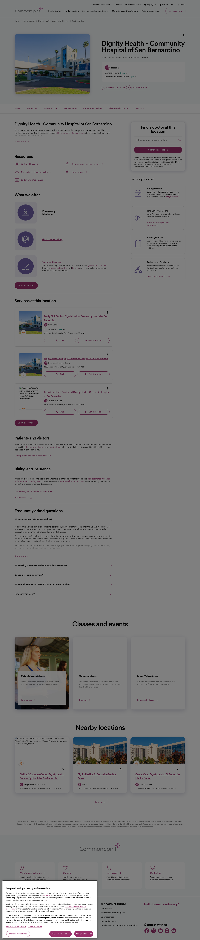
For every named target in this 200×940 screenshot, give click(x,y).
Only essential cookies (60, 934)
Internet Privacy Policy (16, 927)
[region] (49, 909)
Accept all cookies (84, 934)
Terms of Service (35, 927)
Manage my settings (18, 934)
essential (46, 895)
